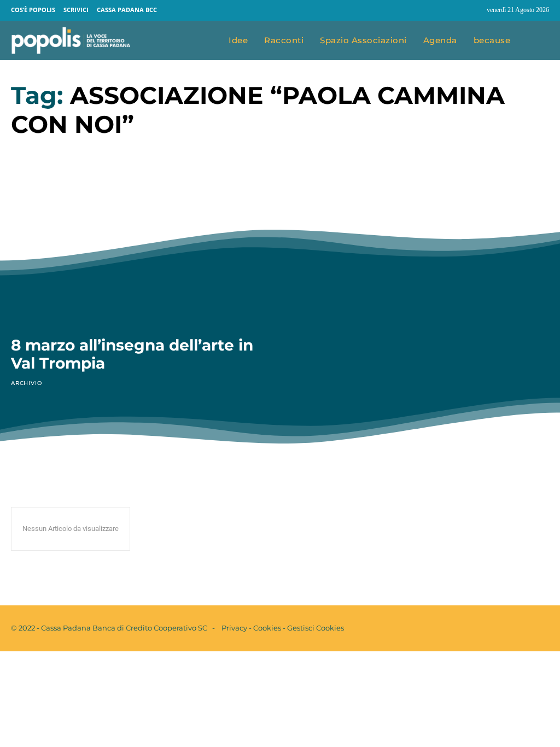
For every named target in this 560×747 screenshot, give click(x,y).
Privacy (234, 627)
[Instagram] (473, 10)
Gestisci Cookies (315, 627)
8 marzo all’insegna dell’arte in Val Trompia (132, 354)
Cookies (267, 627)
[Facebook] (452, 10)
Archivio (26, 383)
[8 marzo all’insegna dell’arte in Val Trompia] (138, 253)
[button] (538, 41)
